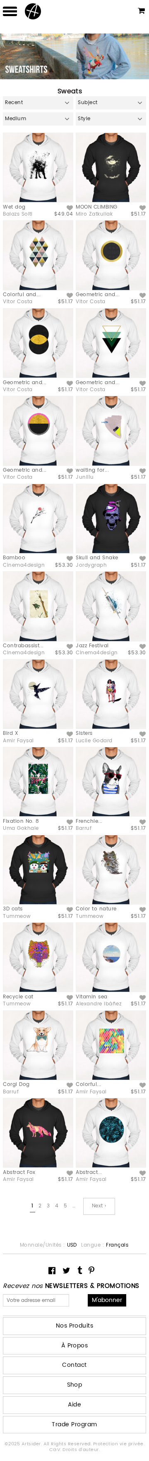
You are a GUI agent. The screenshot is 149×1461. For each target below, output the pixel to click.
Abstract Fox (19, 1172)
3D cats (12, 909)
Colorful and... (22, 295)
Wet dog (14, 207)
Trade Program (74, 1424)
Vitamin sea (91, 997)
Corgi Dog (16, 1084)
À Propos (74, 1345)
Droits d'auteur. (81, 1450)
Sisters (84, 733)
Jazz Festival (92, 646)
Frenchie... (89, 821)
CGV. (55, 1450)
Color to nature (96, 909)
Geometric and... (98, 295)
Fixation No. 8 (21, 821)
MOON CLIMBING (96, 207)
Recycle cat (18, 997)
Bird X (10, 733)
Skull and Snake (97, 558)
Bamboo (14, 558)
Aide (75, 1404)
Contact (74, 1365)
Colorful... (88, 1084)
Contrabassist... (23, 646)
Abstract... (89, 1172)
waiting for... (92, 470)
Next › (99, 1206)
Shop (74, 1385)
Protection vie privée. (119, 1444)
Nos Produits (75, 1325)
